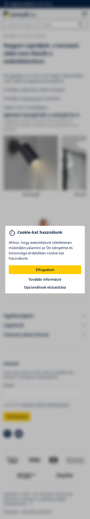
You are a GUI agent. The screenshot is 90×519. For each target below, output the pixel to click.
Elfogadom (45, 269)
